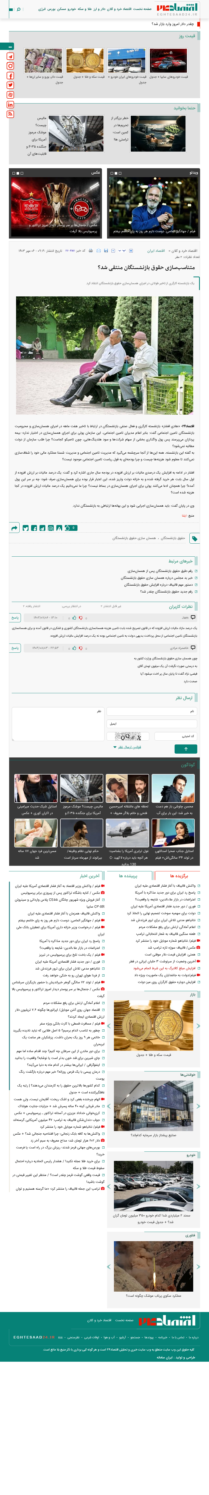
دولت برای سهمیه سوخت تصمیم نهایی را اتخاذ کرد (161, 913)
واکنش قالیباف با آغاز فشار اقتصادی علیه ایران (165, 886)
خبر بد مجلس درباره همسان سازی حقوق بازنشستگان (157, 578)
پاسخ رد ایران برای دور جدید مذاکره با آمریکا (165, 893)
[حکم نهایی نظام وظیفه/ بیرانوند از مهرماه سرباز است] (81, 833)
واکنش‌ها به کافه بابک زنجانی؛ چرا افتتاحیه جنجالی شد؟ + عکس (56, 1134)
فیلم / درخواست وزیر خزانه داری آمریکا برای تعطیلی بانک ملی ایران (156, 228)
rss (60, 1337)
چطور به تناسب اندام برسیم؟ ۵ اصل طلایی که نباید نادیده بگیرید (56, 1030)
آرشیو (122, 1337)
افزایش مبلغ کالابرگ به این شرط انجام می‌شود (164, 968)
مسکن (61, 9)
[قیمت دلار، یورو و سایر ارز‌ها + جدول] (43, 61)
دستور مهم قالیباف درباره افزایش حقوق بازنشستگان (158, 585)
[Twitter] (26, 528)
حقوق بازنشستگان (173, 538)
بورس (51, 9)
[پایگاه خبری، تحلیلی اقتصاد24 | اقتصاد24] (169, 11)
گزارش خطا (59, 528)
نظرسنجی (73, 1337)
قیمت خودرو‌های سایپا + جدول (168, 77)
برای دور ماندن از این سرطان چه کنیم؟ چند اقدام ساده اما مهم (58, 1051)
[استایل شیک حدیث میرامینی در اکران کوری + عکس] (36, 788)
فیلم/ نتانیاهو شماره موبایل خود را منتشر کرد (166, 941)
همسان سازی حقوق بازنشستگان (134, 538)
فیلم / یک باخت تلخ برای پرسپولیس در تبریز (69, 955)
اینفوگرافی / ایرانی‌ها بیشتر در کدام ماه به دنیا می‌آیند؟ (63, 1065)
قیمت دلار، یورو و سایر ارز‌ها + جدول (45, 79)
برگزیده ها (179, 876)
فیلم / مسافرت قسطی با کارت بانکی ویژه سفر (70, 1024)
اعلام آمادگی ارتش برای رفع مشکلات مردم (167, 927)
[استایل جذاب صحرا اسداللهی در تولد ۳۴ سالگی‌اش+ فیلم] (173, 833)
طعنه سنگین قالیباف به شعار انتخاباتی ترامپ (165, 934)
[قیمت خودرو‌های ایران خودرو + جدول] (126, 61)
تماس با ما (178, 1337)
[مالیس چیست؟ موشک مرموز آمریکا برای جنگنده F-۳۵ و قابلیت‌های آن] (81, 788)
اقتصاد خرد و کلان (119, 9)
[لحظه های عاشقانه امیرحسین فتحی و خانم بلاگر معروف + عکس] (127, 788)
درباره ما (194, 1337)
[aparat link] (10, 95)
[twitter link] (10, 85)
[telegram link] (10, 56)
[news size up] (131, 251)
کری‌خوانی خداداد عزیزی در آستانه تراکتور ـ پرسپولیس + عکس (57, 1113)
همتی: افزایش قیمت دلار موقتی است (170, 955)
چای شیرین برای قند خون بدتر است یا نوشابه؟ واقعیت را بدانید (57, 1058)
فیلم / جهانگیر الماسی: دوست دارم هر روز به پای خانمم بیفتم (59, 920)
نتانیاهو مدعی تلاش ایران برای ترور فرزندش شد (163, 920)
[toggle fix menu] (7, 46)
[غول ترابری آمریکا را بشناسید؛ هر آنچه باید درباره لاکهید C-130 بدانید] (127, 833)
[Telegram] (42, 528)
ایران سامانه (165, 1357)
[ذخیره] (106, 250)
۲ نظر (178, 256)
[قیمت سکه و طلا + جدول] (85, 61)
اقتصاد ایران (156, 251)
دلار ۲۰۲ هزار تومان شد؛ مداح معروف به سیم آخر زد (62, 231)
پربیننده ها (128, 876)
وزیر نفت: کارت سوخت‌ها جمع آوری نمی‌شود (162, 24)
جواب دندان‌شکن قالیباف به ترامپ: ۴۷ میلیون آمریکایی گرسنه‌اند (56, 1120)
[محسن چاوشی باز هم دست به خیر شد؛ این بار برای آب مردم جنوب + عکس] (173, 788)
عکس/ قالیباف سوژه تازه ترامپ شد (171, 948)
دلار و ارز (99, 9)
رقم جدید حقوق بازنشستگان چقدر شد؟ (166, 592)
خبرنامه (162, 1337)
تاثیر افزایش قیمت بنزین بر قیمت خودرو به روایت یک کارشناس (151, 1139)
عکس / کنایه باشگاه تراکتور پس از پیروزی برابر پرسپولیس (60, 893)
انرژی (42, 9)
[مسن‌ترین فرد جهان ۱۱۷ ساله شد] (36, 833)
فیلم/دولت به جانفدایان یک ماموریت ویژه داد (165, 975)
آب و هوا (109, 1337)
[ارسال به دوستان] (99, 250)
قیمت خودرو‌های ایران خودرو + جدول (127, 79)
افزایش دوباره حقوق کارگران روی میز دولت (166, 982)
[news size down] (113, 251)
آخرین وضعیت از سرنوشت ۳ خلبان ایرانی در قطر (162, 961)
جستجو (135, 1337)
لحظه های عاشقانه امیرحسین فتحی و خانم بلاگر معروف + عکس (128, 813)
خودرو (72, 9)
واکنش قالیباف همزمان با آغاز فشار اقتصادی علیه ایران (64, 913)
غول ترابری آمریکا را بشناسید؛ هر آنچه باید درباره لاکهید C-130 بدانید (129, 857)
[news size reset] (122, 251)
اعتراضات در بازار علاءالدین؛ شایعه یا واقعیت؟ (165, 899)
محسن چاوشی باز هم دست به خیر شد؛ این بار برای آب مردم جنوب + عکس (174, 813)
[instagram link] (10, 66)
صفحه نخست (142, 9)
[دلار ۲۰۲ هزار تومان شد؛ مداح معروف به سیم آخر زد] (55, 207)
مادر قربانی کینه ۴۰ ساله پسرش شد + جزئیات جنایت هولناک (59, 1106)
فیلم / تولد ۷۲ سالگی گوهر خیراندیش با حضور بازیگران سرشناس (56, 982)
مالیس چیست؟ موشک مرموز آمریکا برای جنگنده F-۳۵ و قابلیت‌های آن (83, 813)
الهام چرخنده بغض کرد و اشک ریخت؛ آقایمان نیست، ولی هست (57, 1099)
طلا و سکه (85, 9)
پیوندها (149, 1337)
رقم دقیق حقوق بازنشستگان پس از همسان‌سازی (160, 571)
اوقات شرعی (91, 1337)
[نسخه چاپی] (91, 250)
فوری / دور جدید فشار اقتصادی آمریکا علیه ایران (163, 906)
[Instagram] (51, 528)
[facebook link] (10, 75)
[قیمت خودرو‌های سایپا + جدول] (168, 61)
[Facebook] (34, 528)
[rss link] (10, 114)
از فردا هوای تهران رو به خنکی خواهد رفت (71, 975)
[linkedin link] (10, 104)
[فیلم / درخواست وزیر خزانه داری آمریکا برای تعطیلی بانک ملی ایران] (153, 207)
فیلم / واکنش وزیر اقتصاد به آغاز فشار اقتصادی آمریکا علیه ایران (57, 886)
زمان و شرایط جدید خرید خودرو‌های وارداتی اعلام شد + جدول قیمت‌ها (151, 1219)
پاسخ (15, 618)
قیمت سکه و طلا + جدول (88, 77)
